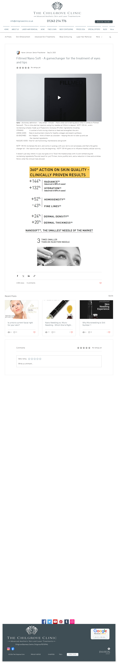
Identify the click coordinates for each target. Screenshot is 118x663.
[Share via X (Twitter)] (23, 276)
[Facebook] (44, 621)
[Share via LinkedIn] (29, 276)
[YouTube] (55, 621)
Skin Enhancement (23, 37)
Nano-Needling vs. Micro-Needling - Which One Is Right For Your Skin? (58, 324)
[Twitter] (49, 621)
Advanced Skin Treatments (45, 37)
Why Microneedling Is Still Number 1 (94, 324)
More (98, 37)
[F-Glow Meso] (59, 309)
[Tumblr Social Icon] (66, 621)
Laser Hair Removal (84, 37)
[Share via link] (34, 276)
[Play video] (59, 97)
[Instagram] (72, 621)
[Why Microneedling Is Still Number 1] (96, 309)
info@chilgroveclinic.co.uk (21, 21)
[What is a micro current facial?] (21, 309)
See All (110, 296)
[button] (110, 37)
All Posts (8, 37)
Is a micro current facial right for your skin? (20, 324)
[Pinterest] (61, 621)
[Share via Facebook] (17, 276)
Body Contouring (66, 37)
